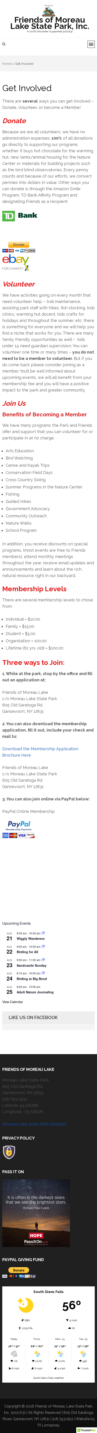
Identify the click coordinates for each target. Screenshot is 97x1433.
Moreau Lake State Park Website (34, 1124)
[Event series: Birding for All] (43, 946)
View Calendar (12, 1001)
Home (6, 64)
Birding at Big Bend (32, 978)
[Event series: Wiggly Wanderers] (43, 933)
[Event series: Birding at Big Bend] (43, 973)
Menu (91, 44)
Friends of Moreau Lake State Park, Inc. (49, 23)
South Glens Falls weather (48, 1377)
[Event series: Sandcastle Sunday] (43, 960)
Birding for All (27, 952)
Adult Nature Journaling (35, 992)
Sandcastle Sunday (31, 965)
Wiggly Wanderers (31, 938)
